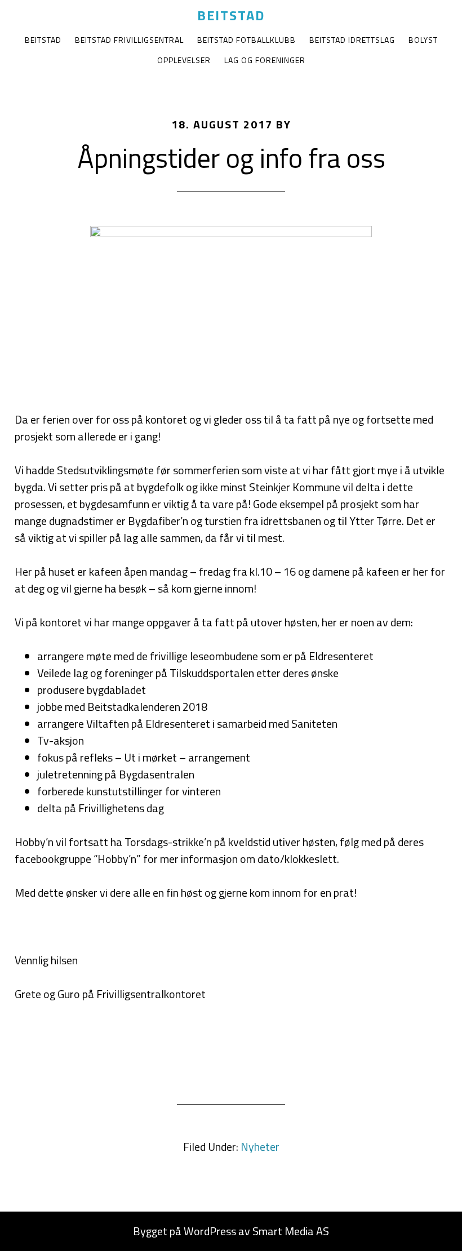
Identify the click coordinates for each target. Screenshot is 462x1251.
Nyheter (260, 1146)
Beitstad (231, 15)
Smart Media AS (290, 1231)
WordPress (210, 1231)
